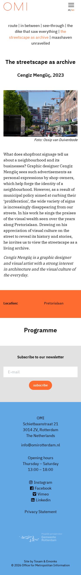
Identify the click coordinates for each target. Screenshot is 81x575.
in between (30, 25)
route (12, 25)
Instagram (42, 482)
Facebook (42, 488)
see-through (53, 25)
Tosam (38, 561)
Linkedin (43, 499)
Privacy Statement (41, 511)
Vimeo (43, 494)
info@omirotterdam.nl (40, 444)
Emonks (51, 561)
